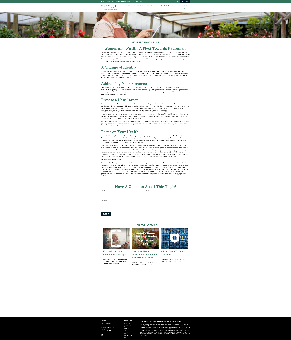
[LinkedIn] (177, 1)
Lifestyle (126, 333)
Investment (127, 325)
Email (148, 190)
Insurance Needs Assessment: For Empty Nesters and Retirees (144, 254)
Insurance (127, 328)
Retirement (127, 323)
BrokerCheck (177, 321)
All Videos (126, 337)
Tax (125, 330)
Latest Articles (128, 335)
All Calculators (128, 339)
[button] (127, 5)
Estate (126, 327)
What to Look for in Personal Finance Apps (115, 253)
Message (104, 200)
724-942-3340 (138, 1)
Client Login (185, 1)
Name (103, 190)
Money (126, 332)
